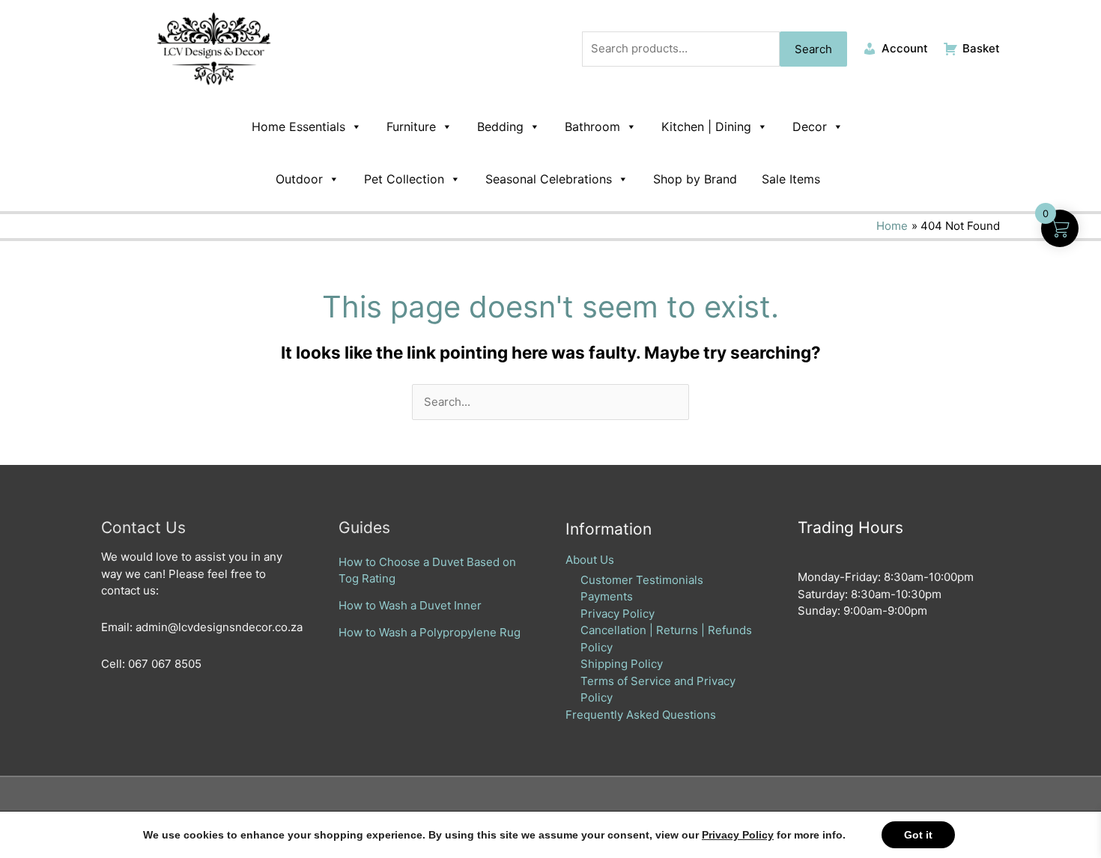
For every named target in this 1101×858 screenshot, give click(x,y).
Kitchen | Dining (706, 126)
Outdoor (299, 178)
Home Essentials (298, 126)
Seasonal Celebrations (548, 178)
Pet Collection (404, 178)
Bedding (500, 126)
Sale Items (791, 178)
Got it (918, 835)
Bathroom (592, 126)
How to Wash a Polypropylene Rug (430, 632)
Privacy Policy (617, 613)
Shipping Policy (621, 664)
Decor (809, 126)
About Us (589, 560)
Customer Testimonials (641, 580)
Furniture (411, 126)
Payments (606, 596)
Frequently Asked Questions (640, 715)
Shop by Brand (695, 178)
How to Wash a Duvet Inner (410, 605)
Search (813, 49)
